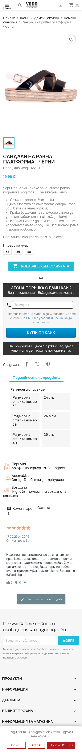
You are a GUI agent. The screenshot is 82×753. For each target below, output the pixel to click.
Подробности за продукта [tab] (36, 377)
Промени (16, 745)
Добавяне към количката (41, 266)
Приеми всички (61, 745)
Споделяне (26, 364)
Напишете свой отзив (44, 599)
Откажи (36, 745)
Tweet (37, 364)
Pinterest (48, 364)
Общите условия (38, 318)
